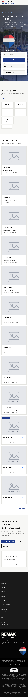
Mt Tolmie (3, 591)
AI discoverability (5, 604)
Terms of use (4, 611)
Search (14, 59)
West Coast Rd (5, 594)
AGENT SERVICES (4, 642)
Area (4, 63)
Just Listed (4, 581)
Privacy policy (4, 609)
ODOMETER (17, 642)
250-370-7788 (4, 624)
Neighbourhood (7, 69)
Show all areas (6, 127)
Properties (4, 583)
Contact (6, 546)
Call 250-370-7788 (8, 541)
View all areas (5, 98)
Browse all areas (5, 596)
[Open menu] (25, 3)
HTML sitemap (4, 607)
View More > (23, 508)
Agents (20, 541)
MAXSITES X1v (11, 642)
